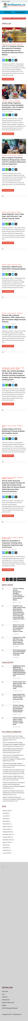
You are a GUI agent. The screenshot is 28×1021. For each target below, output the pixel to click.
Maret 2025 (6, 850)
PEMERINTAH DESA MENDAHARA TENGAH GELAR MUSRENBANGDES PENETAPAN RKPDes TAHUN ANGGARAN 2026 (19, 670)
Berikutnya (21, 579)
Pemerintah (17, 100)
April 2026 (5, 821)
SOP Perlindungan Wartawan (10, 1008)
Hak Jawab (5, 991)
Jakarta (9, 44)
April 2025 (5, 847)
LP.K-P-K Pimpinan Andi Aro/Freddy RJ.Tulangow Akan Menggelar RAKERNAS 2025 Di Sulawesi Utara (14, 744)
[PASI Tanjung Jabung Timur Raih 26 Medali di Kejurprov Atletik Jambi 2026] (7, 650)
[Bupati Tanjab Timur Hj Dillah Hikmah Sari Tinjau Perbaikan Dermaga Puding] (7, 694)
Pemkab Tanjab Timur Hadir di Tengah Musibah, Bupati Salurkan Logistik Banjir (19, 721)
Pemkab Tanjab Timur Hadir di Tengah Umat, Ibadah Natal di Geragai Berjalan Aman (19, 685)
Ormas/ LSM (20, 44)
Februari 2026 (6, 826)
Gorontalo (5, 100)
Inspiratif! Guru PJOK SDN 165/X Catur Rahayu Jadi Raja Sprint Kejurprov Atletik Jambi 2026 (19, 641)
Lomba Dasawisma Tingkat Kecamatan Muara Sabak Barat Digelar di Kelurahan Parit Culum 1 (13, 778)
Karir (3, 994)
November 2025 (7, 834)
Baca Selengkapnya (7, 79)
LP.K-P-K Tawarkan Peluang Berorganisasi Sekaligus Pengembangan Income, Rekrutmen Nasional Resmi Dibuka (13, 50)
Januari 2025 (6, 853)
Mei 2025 (5, 845)
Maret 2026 (6, 824)
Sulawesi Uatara (6, 538)
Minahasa (4, 537)
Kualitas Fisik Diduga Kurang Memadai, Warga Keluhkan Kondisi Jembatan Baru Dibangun (13, 792)
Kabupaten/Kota (20, 12)
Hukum (10, 155)
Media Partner (6, 999)
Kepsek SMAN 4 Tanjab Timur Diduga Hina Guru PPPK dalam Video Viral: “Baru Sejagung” (14, 737)
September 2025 (7, 839)
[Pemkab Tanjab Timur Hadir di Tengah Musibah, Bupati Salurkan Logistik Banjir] (7, 718)
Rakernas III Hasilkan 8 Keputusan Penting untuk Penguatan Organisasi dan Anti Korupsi (14, 799)
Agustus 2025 (6, 842)
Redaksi (14, 57)
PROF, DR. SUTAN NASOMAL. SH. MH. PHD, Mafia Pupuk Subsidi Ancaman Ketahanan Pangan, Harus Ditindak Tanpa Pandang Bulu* (14, 375)
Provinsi (19, 212)
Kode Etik (4, 997)
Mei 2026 (5, 818)
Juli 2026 (5, 813)
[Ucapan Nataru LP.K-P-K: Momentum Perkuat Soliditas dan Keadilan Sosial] (14, 416)
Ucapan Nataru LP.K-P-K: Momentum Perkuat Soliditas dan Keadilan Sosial (13, 431)
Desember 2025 (7, 831)
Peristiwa (10, 478)
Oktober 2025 (6, 837)
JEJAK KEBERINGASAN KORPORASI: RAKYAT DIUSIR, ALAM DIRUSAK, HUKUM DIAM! (13, 750)
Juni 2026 (5, 816)
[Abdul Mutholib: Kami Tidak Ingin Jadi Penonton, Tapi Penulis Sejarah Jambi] (14, 202)
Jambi (8, 212)
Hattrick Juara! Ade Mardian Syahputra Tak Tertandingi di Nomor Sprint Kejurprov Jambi (18, 628)
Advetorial (7, 12)
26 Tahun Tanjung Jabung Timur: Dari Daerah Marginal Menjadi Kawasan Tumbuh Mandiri (18, 708)
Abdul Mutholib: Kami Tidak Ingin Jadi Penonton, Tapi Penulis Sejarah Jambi (13, 216)
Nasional (14, 44)
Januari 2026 (6, 829)
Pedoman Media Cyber (8, 1002)
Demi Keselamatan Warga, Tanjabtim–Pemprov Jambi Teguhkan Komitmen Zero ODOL (14, 765)
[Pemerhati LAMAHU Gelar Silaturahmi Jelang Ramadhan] (14, 255)
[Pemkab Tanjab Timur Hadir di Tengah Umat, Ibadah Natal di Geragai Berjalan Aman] (7, 682)
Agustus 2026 (6, 810)
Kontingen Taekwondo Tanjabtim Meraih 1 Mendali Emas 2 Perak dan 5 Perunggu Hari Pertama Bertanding (13, 771)
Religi (19, 264)
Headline (4, 44)
